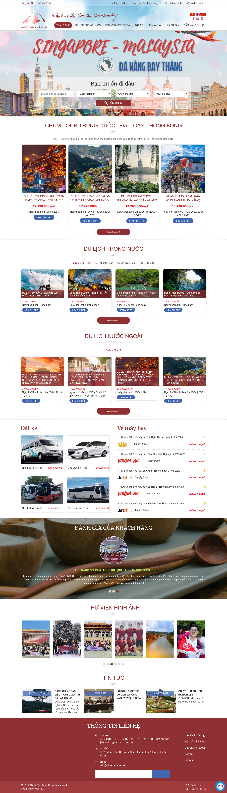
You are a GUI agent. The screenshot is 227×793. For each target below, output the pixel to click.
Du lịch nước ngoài (113, 336)
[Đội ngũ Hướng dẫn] (129, 639)
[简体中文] (203, 14)
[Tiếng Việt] (192, 14)
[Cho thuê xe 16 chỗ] (42, 450)
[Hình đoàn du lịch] (191, 639)
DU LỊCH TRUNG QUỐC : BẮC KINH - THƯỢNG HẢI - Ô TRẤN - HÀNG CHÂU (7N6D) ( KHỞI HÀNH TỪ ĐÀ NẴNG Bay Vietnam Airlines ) (42, 378)
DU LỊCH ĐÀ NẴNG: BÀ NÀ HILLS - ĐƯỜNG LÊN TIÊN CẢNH (40, 294)
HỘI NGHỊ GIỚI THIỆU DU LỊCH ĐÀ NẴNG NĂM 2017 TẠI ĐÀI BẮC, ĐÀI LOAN (68, 696)
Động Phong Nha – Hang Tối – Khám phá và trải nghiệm (136, 294)
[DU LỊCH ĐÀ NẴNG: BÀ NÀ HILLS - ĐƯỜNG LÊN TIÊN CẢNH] (42, 283)
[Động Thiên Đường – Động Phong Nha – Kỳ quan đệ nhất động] (184, 283)
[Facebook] (194, 18)
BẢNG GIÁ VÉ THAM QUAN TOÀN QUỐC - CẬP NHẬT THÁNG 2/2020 (190, 696)
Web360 (39, 788)
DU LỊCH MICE (147, 262)
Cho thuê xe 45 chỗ (78, 508)
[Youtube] (197, 18)
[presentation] (8, 73)
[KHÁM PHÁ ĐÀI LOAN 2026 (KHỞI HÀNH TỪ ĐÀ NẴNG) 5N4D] (137, 169)
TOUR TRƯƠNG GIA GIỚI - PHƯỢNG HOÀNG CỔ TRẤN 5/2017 (98, 656)
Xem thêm (112, 232)
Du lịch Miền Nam (126, 262)
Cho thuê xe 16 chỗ (32, 467)
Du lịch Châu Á (113, 350)
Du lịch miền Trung (81, 262)
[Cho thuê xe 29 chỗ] (42, 490)
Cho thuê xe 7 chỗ (77, 467)
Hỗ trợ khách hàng (195, 741)
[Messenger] (202, 18)
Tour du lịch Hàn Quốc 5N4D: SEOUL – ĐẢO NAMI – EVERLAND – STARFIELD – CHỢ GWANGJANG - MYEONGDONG (89, 378)
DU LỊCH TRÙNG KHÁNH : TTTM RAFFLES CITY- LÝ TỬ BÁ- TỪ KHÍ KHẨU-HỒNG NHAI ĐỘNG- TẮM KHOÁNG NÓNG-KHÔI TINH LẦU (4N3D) (135, 377)
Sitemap (189, 760)
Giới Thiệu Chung (195, 735)
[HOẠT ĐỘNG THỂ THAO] (67, 639)
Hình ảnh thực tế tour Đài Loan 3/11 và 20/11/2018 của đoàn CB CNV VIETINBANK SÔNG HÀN (36, 654)
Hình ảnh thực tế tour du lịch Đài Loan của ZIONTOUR (113, 570)
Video (124, 3)
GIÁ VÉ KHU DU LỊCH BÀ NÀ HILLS (128, 692)
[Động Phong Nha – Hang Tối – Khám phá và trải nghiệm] (137, 283)
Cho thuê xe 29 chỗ (32, 508)
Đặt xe (29, 428)
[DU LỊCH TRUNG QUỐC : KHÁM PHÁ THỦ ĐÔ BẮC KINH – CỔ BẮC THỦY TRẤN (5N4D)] (44, 169)
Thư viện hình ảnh (172, 3)
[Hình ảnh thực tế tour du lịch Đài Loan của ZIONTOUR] (113, 550)
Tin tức (114, 3)
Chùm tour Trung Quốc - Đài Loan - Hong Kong (113, 125)
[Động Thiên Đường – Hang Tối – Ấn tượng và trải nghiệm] (90, 283)
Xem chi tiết (44, 221)
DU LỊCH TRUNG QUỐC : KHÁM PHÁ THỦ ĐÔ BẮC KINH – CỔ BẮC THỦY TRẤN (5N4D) (44, 200)
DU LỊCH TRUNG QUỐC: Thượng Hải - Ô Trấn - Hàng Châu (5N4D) (183, 200)
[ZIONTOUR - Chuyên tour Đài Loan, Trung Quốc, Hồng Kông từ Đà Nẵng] (34, 18)
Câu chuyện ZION (195, 747)
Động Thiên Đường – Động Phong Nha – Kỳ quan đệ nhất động (182, 294)
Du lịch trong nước (113, 248)
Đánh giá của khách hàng (144, 3)
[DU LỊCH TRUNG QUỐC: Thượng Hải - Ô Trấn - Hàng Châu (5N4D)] (183, 169)
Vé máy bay (132, 428)
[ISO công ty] (160, 639)
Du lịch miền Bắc (104, 262)
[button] (109, 112)
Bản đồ (189, 753)
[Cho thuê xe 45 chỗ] (88, 490)
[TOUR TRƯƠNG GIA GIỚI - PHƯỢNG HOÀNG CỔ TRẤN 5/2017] (98, 639)
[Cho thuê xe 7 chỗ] (88, 450)
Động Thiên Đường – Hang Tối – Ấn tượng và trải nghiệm (88, 294)
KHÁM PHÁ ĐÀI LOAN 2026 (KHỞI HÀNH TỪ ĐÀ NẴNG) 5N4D (137, 200)
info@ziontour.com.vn (113, 765)
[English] (198, 14)
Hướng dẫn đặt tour (196, 3)
